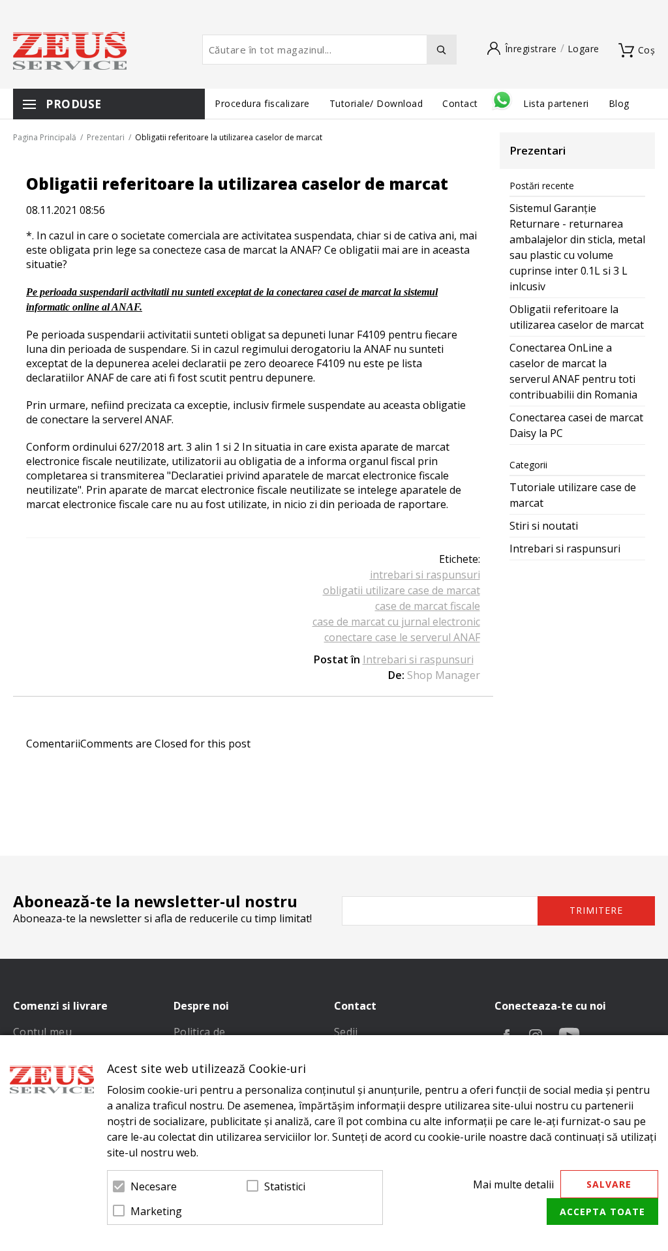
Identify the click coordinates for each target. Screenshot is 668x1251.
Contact (461, 103)
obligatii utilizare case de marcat (401, 590)
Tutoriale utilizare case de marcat (572, 495)
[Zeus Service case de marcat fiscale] (70, 51)
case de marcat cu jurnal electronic (396, 621)
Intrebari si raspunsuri (418, 659)
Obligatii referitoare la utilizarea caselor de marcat (576, 317)
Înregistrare (531, 48)
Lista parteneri (556, 103)
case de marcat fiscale (427, 606)
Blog (619, 103)
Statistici (284, 1186)
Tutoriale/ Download (376, 103)
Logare (584, 48)
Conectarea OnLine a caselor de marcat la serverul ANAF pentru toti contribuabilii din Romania (573, 371)
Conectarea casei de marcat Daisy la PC (576, 425)
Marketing (156, 1211)
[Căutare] (442, 50)
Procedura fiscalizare (262, 103)
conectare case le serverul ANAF (402, 637)
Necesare (153, 1186)
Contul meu (42, 1032)
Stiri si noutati (543, 526)
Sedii (346, 1032)
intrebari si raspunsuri (425, 574)
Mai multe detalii (513, 1184)
